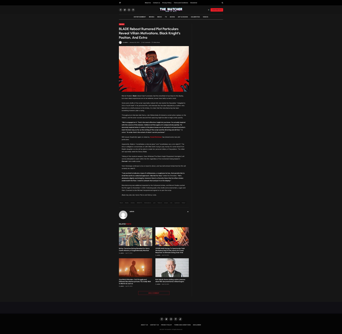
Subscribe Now (217, 9)
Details (133, 202)
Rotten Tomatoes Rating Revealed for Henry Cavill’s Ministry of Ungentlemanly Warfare (134, 249)
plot (154, 202)
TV (166, 17)
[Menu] (120, 2)
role (171, 202)
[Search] (222, 3)
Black (121, 202)
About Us (148, 3)
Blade (127, 202)
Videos (205, 17)
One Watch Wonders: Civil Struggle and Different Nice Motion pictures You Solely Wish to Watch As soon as (135, 281)
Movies (151, 17)
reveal (166, 202)
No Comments (146, 42)
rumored (176, 202)
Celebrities (195, 17)
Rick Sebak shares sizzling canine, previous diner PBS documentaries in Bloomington (170, 280)
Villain (183, 202)
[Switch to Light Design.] (209, 10)
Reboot (160, 202)
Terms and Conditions (181, 3)
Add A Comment (153, 293)
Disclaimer (193, 3)
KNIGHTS (139, 202)
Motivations (147, 202)
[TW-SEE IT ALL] (171, 10)
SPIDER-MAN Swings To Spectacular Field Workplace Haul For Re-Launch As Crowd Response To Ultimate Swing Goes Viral (170, 250)
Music (159, 17)
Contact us (156, 3)
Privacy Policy (166, 3)
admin (126, 42)
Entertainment (140, 17)
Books (172, 17)
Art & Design (183, 17)
